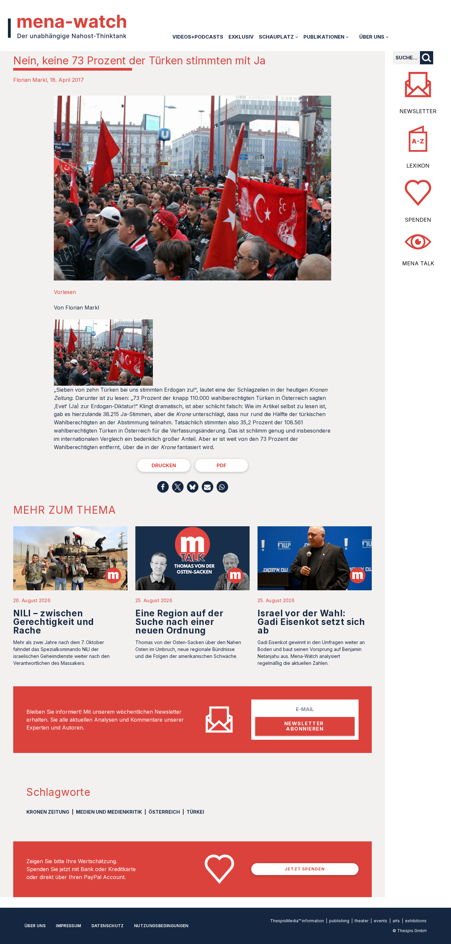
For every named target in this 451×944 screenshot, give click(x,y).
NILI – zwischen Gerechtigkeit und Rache (53, 621)
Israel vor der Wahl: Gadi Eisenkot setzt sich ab (311, 621)
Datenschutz (107, 925)
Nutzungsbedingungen (161, 925)
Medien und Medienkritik (109, 812)
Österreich (164, 812)
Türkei (195, 812)
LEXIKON (418, 165)
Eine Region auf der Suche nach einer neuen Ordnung (179, 621)
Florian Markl (30, 80)
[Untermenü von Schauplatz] (296, 36)
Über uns (35, 925)
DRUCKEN (164, 465)
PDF (221, 465)
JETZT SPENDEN (305, 868)
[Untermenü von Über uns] (387, 36)
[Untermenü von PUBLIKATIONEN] (347, 36)
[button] (163, 487)
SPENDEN (418, 219)
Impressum (68, 925)
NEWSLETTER (417, 111)
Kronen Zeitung (47, 812)
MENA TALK (418, 263)
